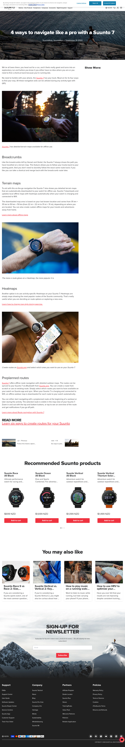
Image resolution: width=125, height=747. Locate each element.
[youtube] (106, 736)
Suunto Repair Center (9, 706)
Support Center (7, 694)
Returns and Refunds (100, 710)
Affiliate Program (68, 690)
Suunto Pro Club (37, 702)
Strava (64, 702)
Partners (65, 718)
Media (34, 714)
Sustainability (36, 718)
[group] (16, 581)
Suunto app (22, 367)
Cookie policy (32, 4)
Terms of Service (98, 698)
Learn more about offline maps (15, 215)
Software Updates (8, 702)
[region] (62, 3)
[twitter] (101, 736)
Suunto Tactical (37, 690)
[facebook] (96, 736)
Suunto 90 (35, 725)
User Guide (6, 698)
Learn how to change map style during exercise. (22, 304)
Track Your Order (7, 721)
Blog (33, 698)
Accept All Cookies (109, 3)
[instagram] (91, 736)
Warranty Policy (98, 690)
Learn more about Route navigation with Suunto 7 (23, 412)
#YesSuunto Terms (99, 706)
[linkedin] (116, 736)
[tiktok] (111, 736)
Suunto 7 (40, 78)
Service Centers (7, 710)
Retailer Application (69, 721)
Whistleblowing (37, 721)
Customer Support (8, 718)
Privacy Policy (97, 694)
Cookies (95, 702)
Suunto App (6, 714)
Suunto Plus (66, 698)
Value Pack (66, 710)
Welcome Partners (68, 714)
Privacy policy (41, 4)
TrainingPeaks (67, 706)
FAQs (4, 690)
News (34, 694)
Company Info (37, 706)
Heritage (35, 710)
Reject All (95, 3)
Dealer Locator (67, 694)
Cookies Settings (81, 3)
